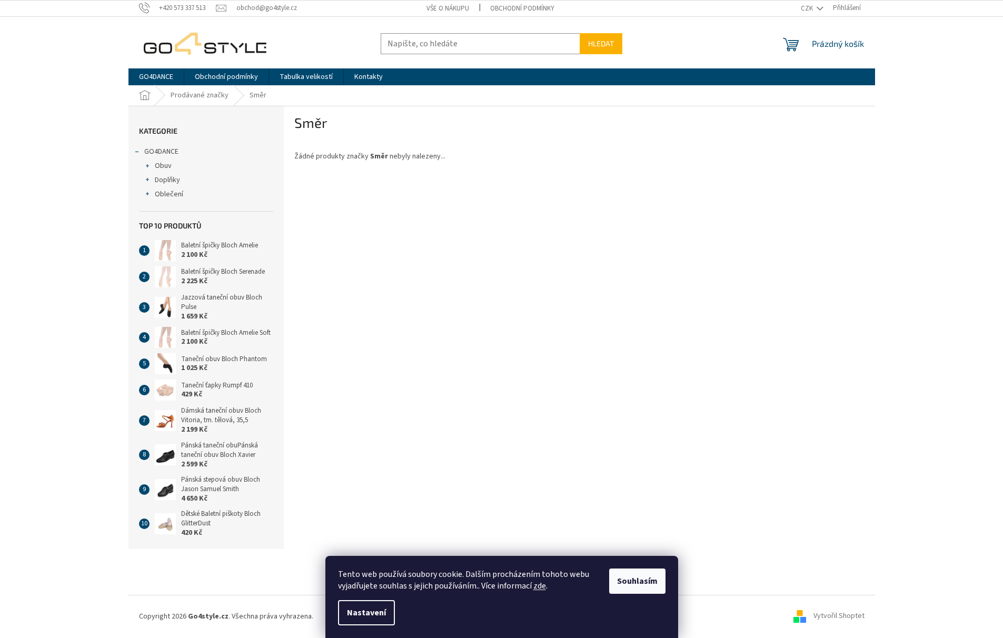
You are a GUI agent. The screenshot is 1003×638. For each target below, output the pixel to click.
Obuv (163, 166)
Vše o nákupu (447, 8)
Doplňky (167, 180)
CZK (808, 8)
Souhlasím (637, 581)
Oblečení (169, 194)
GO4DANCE (161, 151)
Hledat (601, 43)
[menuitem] (156, 76)
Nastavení (366, 613)
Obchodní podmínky (522, 8)
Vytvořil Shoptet (839, 616)
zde (539, 586)
